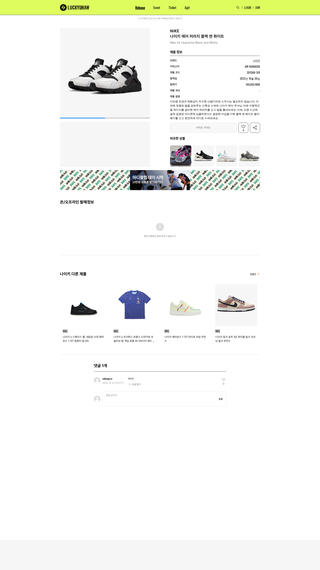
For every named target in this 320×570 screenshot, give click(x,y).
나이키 (256, 60)
